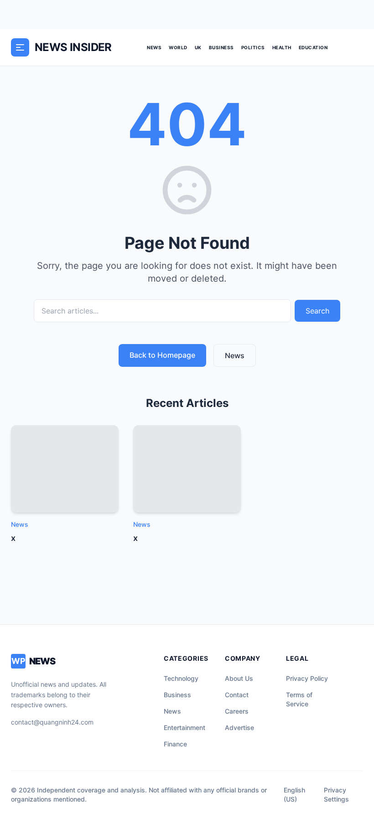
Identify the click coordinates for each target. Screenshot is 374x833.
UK (198, 47)
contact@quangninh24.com (52, 722)
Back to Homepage (162, 355)
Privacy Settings (336, 794)
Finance (175, 744)
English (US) (294, 794)
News (154, 47)
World (178, 47)
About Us (239, 678)
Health (281, 47)
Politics (253, 47)
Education (313, 47)
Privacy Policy (307, 678)
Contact (237, 695)
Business (221, 47)
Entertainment (184, 727)
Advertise (239, 727)
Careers (237, 711)
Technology (181, 678)
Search (317, 310)
